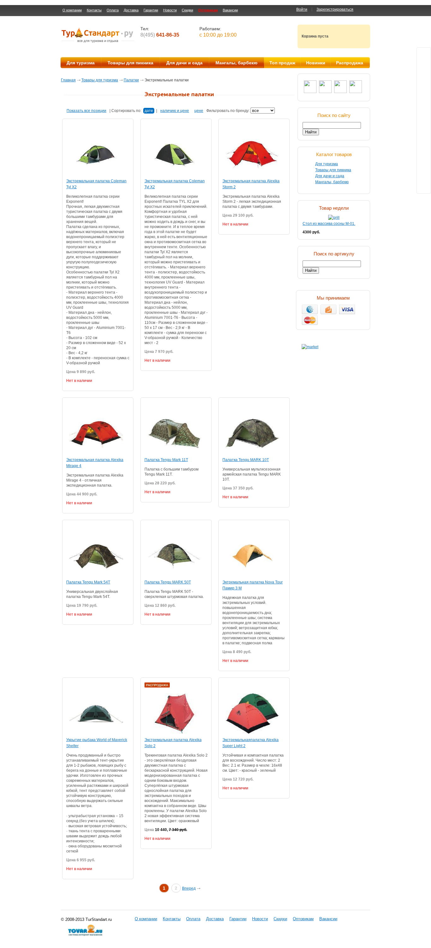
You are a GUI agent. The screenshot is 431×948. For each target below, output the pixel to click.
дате (149, 110)
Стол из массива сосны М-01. (329, 223)
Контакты (94, 10)
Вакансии (230, 10)
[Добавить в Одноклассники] (424, 90)
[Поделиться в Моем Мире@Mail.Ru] (424, 78)
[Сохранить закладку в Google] (424, 138)
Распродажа (349, 62)
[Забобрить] (424, 126)
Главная (68, 80)
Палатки (131, 80)
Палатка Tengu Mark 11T (166, 460)
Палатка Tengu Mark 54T (88, 582)
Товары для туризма (99, 80)
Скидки (187, 10)
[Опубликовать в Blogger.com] (424, 150)
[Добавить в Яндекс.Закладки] (424, 186)
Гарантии (151, 10)
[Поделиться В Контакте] (424, 66)
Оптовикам (208, 10)
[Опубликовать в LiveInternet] (424, 162)
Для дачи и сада (184, 62)
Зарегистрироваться (334, 9)
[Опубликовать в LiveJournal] (424, 174)
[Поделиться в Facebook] (424, 102)
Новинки (315, 62)
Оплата (113, 10)
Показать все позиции (86, 110)
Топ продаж (282, 62)
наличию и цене (174, 110)
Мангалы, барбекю (236, 62)
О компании (72, 10)
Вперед (189, 888)
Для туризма (81, 62)
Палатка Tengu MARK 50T (168, 582)
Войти (301, 9)
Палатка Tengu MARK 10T (245, 460)
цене (198, 110)
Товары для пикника (130, 62)
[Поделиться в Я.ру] (424, 114)
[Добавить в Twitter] (424, 55)
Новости (170, 10)
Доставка (131, 10)
